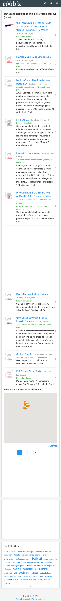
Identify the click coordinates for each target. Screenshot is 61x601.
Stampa (53, 446)
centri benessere (50, 559)
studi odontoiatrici (42, 580)
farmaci (8, 569)
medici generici (41, 569)
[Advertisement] (30, 258)
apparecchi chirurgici (26, 552)
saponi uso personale (31, 577)
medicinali (8, 573)
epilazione (52, 565)
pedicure (34, 573)
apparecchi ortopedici (12, 555)
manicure (17, 569)
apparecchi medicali (43, 552)
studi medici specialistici (22, 580)
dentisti (7, 565)
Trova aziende (38, 599)
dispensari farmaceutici (37, 566)
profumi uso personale (12, 577)
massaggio (28, 569)
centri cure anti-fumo (13, 562)
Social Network (23, 599)
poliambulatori (45, 573)
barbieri (37, 558)
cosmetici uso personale (42, 563)
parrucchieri (21, 572)
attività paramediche (22, 559)
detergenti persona (19, 566)
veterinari (7, 583)
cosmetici (28, 562)
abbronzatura (10, 551)
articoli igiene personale (31, 555)
